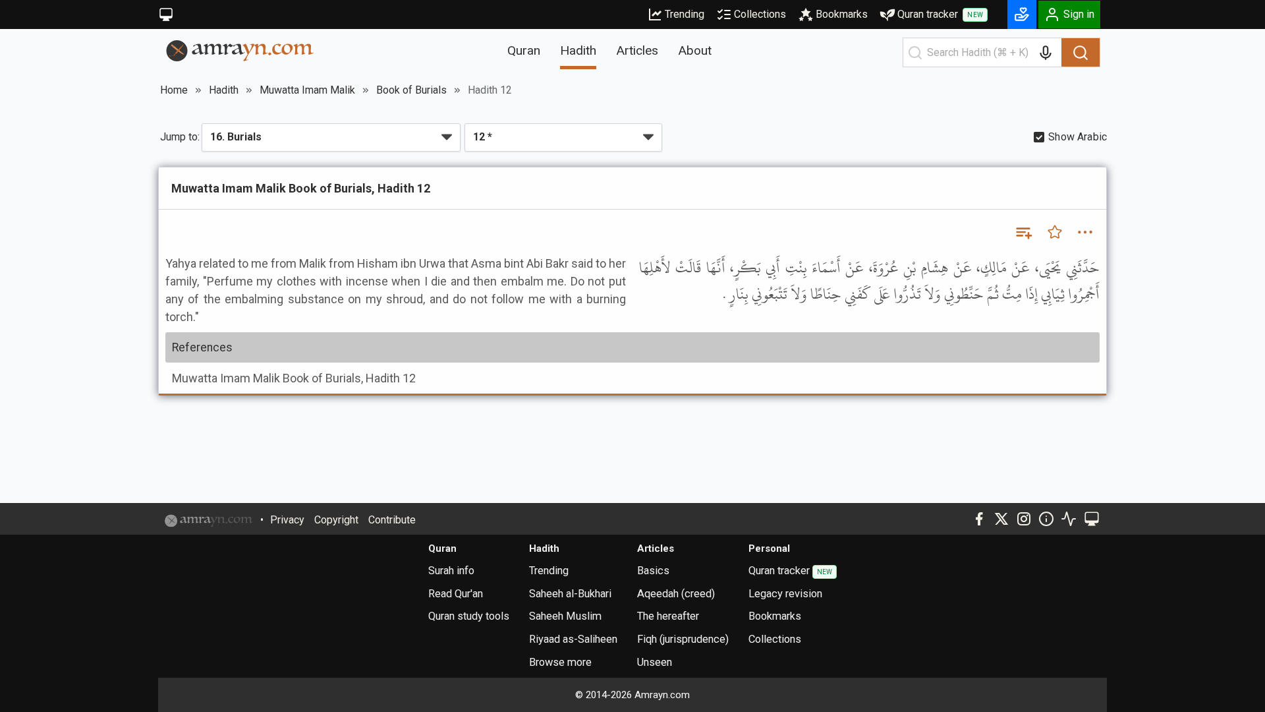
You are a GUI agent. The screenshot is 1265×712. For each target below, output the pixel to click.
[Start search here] (915, 52)
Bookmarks (842, 14)
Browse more (560, 662)
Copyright (336, 520)
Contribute (392, 520)
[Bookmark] (1055, 232)
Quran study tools (468, 616)
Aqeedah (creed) (676, 593)
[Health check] (1069, 519)
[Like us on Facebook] (979, 519)
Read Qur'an (455, 593)
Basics (653, 570)
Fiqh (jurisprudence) (683, 639)
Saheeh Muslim (565, 616)
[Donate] (1021, 14)
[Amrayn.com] (240, 50)
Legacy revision (785, 593)
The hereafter (668, 616)
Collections (760, 14)
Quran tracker (940, 14)
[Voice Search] (1045, 53)
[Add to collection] (1023, 232)
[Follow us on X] (1001, 519)
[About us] (1046, 519)
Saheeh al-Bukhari (570, 593)
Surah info (451, 570)
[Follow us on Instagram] (1024, 519)
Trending (684, 14)
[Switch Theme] (166, 14)
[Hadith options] (1085, 232)
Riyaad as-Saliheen (573, 639)
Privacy (287, 520)
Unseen (654, 662)
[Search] (1080, 53)
